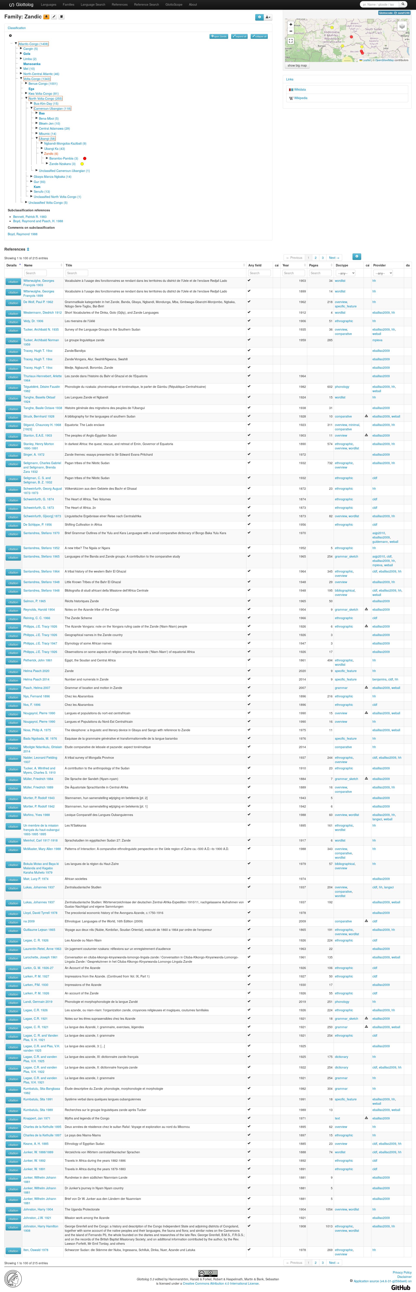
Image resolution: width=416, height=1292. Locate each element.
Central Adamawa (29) (54, 128)
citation (13, 281)
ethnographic (344, 321)
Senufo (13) (42, 191)
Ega (31, 88)
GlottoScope (174, 4)
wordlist (340, 280)
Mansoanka (32, 64)
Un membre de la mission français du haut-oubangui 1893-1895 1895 (41, 829)
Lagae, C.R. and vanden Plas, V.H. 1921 (40, 1080)
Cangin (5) (30, 48)
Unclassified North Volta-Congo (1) (57, 196)
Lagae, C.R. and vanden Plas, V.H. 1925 (40, 1058)
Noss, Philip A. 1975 (37, 730)
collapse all (260, 36)
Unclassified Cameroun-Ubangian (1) (64, 170)
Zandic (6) (51, 153)
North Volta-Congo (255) (45, 98)
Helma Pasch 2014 (36, 679)
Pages (313, 265)
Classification (17, 28)
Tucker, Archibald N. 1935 (41, 329)
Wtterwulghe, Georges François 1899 (38, 293)
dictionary (341, 1056)
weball (376, 333)
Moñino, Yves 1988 (36, 814)
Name (28, 265)
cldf (374, 478)
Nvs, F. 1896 (32, 704)
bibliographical (345, 590)
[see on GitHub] (54, 17)
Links (289, 79)
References (120, 4)
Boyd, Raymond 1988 (22, 234)
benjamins (379, 679)
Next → (334, 257)
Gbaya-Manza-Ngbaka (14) (53, 176)
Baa (42, 113)
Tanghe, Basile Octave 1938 (42, 408)
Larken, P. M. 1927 (36, 976)
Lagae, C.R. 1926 (35, 1010)
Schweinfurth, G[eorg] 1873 (42, 516)
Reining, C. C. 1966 (36, 618)
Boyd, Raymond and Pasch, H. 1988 (38, 221)
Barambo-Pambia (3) (63, 158)
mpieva (377, 340)
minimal (354, 425)
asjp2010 (378, 533)
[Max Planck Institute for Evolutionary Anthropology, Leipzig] (13, 1278)
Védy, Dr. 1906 (33, 321)
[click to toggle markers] (82, 158)
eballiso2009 (381, 312)
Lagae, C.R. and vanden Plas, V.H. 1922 (40, 1069)
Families (68, 4)
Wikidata (299, 89)
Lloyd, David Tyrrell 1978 (40, 912)
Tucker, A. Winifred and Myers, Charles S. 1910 (39, 770)
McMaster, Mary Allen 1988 (42, 849)
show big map (297, 65)
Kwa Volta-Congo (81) (44, 93)
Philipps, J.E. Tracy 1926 (40, 626)
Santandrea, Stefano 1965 (41, 556)
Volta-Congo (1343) (37, 79)
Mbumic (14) (47, 133)
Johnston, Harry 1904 (38, 1209)
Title (69, 265)
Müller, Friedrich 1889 (38, 787)
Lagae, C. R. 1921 (36, 1027)
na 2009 (29, 921)
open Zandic (220, 36)
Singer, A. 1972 (33, 454)
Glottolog (24, 4)
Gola (26, 53)
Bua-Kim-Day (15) (46, 103)
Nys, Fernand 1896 (36, 696)
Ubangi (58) (47, 138)
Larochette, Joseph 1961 (40, 957)
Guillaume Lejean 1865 (39, 929)
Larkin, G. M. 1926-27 (38, 968)
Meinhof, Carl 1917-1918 (40, 840)
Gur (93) (40, 181)
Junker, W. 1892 (34, 1160)
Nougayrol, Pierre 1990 (39, 713)
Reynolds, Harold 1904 (39, 609)
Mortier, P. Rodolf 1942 (39, 806)
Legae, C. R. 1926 (36, 940)
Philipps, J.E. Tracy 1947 (40, 643)
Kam (37, 186)
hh (374, 280)
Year (286, 265)
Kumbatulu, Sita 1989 (38, 1110)
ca (276, 265)
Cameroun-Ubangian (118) (52, 108)
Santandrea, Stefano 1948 (41, 582)
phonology (342, 386)
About (193, 4)
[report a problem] (46, 17)
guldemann (380, 541)
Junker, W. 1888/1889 (38, 1152)
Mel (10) (29, 68)
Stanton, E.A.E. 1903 (37, 435)
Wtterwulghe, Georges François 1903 (38, 282)
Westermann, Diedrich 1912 (42, 312)
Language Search (93, 4)
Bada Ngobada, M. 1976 (40, 738)
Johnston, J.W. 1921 (37, 1217)
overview (341, 302)
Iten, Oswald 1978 (35, 1250)
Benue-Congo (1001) (43, 83)
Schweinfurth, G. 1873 (38, 507)
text (337, 1118)
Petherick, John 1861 (37, 660)
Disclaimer (404, 1276)
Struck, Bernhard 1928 (38, 416)
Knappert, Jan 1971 (36, 1118)
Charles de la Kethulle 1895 (42, 1126)
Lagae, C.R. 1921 (35, 1018)
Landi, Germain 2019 (37, 1001)
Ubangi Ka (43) (54, 148)
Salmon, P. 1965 (34, 601)
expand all (241, 36)
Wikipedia (300, 98)
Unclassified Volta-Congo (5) (48, 202)
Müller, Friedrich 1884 (38, 779)
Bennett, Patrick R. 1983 (30, 216)
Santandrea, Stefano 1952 (41, 548)
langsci (377, 819)
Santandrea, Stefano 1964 (41, 571)
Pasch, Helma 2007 (36, 687)
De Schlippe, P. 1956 (37, 524)
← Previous (294, 257)
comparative (343, 333)
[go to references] (61, 17)
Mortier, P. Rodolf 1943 (39, 798)
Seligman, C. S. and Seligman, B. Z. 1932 (37, 480)
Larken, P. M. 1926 (36, 993)
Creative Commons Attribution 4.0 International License (221, 1283)
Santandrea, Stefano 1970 (41, 533)
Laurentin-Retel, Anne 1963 (42, 948)
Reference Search (146, 4)
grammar (341, 687)
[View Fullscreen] (291, 41)
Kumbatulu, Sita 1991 (38, 1099)
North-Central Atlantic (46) (41, 74)
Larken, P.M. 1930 (35, 984)
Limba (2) (30, 59)
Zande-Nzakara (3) (62, 164)
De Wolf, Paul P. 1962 (38, 302)
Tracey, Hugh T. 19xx (37, 350)
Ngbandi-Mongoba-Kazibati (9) (65, 143)
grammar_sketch (346, 556)
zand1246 (403, 13)
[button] (351, 37)
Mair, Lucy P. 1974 (36, 878)
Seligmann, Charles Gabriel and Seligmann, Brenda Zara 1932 (42, 467)
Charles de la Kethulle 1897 (42, 1135)
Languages (48, 4)
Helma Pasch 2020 (36, 671)
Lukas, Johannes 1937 (39, 887)
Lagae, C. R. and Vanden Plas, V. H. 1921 (40, 1037)
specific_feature (346, 306)
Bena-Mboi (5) (49, 118)
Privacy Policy (402, 1272)
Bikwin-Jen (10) (49, 123)
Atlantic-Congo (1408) (33, 44)
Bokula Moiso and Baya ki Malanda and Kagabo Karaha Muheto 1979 (41, 867)
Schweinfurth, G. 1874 (38, 499)
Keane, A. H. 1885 (36, 1143)
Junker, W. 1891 (34, 1169)
